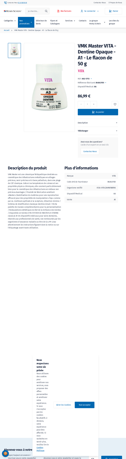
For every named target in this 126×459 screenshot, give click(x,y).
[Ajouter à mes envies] (115, 104)
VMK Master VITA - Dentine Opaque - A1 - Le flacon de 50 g (36, 30)
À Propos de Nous (115, 3)
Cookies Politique (40, 449)
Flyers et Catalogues (55, 22)
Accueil (6, 30)
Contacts (82, 21)
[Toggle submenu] (15, 20)
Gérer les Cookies (63, 405)
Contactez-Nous (100, 3)
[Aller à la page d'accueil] (12, 11)
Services (68, 21)
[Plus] (94, 104)
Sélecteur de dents (41, 22)
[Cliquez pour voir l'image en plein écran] (49, 87)
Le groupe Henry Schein (95, 22)
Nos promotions (24, 22)
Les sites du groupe (114, 22)
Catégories (8, 21)
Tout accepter (85, 405)
